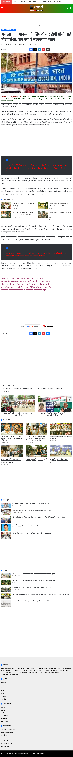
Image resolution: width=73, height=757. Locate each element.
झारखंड (3, 694)
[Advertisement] (36, 19)
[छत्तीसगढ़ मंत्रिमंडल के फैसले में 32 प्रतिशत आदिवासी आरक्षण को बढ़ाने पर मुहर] (6, 512)
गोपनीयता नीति (4, 716)
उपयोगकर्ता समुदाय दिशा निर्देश (8, 730)
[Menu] (2, 9)
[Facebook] (31, 49)
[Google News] (32, 326)
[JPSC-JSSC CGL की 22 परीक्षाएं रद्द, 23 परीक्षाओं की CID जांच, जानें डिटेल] (43, 205)
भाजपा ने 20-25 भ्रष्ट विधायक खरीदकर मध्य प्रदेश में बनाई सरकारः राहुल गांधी (31, 504)
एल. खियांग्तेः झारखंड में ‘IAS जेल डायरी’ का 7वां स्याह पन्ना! (61, 438)
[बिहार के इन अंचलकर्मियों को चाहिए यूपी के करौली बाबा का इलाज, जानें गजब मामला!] (6, 582)
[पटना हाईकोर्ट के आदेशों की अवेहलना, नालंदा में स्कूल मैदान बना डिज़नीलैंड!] (6, 603)
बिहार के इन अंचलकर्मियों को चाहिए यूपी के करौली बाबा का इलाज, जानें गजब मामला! (33, 581)
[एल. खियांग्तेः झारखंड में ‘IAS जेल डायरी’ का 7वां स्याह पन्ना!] (61, 429)
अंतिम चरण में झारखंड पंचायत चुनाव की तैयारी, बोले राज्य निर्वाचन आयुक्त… (24, 290)
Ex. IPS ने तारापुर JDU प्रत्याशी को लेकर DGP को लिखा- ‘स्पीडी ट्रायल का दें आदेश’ (26, 287)
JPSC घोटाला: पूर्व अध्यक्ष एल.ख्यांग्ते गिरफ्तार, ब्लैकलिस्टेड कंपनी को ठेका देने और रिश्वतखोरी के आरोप (11, 461)
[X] (35, 49)
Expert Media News (8, 45)
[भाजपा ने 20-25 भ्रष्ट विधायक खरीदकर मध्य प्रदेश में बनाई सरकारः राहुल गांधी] (6, 505)
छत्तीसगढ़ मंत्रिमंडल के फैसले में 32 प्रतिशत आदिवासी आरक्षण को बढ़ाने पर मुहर (31, 510)
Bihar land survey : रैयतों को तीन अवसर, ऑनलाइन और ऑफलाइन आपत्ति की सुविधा (33, 574)
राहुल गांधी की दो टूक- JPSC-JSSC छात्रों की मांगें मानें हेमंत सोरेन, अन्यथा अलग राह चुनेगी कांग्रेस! (11, 438)
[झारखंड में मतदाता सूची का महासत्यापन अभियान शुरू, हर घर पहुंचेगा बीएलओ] (61, 451)
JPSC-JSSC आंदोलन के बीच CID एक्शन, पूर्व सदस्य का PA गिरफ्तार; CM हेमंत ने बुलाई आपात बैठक (41, 2)
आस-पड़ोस (3, 696)
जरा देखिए (3, 699)
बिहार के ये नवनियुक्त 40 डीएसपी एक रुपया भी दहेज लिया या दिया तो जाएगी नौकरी (27, 284)
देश (7, 26)
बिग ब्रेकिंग (8, 30)
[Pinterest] (43, 49)
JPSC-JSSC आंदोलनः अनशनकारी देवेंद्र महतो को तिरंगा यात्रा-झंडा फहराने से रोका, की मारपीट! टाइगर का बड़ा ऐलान (36, 438)
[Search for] (71, 9)
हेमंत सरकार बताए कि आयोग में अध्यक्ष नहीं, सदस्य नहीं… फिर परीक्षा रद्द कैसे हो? (36, 460)
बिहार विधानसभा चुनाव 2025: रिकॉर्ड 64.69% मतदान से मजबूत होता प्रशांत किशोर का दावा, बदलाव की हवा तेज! (40, 594)
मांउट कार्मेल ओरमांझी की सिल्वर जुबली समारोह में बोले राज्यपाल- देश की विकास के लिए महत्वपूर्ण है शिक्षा (38, 517)
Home (4, 26)
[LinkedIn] (39, 49)
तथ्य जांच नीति (4, 735)
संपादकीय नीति (4, 738)
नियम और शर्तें (4, 719)
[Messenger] (48, 333)
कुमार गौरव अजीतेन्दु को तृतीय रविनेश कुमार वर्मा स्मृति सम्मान (27, 525)
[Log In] (68, 9)
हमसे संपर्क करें (4, 721)
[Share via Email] (48, 49)
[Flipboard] (48, 326)
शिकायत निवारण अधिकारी (7, 732)
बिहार (2, 691)
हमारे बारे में (3, 710)
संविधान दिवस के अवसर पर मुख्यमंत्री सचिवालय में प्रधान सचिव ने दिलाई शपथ (31, 533)
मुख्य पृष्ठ (3, 707)
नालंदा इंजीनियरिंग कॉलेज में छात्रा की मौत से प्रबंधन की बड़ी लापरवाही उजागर (31, 587)
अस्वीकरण (3, 713)
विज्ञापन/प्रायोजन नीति (6, 746)
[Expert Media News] (36, 8)
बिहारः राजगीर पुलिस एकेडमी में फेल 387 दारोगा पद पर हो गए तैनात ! (22, 278)
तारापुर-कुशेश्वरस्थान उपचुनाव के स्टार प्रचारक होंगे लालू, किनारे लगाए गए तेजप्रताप (26, 281)
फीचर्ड (2, 685)
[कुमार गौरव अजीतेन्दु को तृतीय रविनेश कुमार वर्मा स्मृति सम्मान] (6, 527)
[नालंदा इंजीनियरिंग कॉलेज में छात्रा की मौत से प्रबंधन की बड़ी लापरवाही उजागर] (6, 589)
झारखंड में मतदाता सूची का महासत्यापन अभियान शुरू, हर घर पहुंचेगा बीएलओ (60, 460)
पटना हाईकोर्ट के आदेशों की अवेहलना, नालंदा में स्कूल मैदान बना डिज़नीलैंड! (31, 601)
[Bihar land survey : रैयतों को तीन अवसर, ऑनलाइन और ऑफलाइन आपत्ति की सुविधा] (6, 575)
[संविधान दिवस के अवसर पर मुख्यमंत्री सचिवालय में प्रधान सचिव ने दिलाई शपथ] (6, 535)
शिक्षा (14, 30)
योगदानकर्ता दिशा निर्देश (6, 744)
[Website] (4, 392)
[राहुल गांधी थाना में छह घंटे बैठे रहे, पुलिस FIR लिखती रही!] (6, 205)
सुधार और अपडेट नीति (6, 741)
